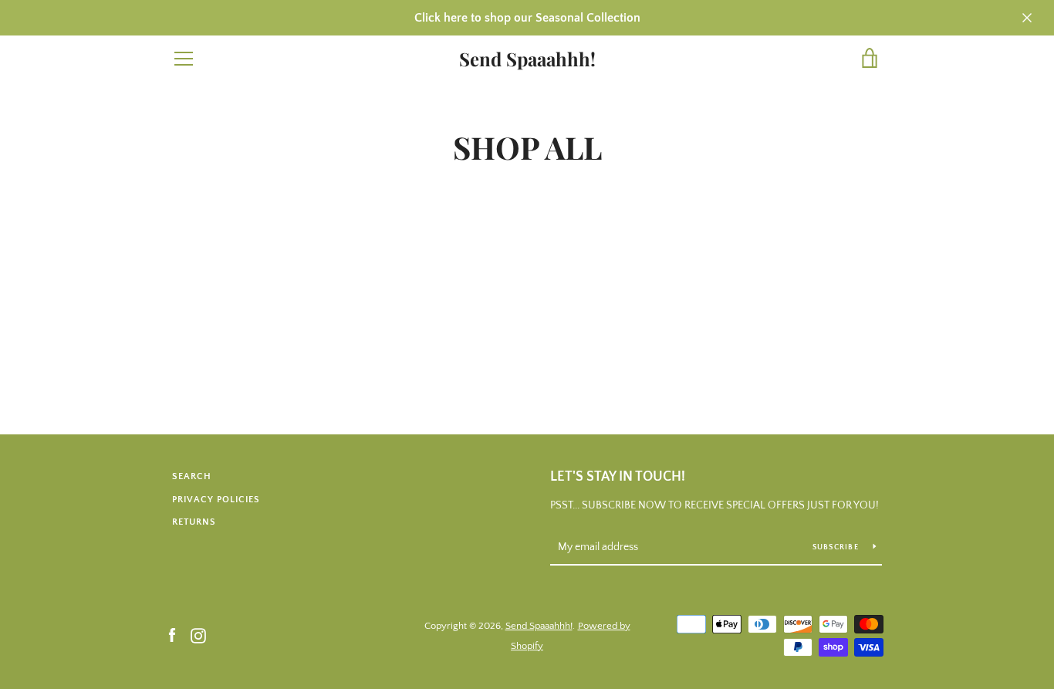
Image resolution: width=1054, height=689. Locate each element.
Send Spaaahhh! (527, 59)
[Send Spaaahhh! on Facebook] (172, 635)
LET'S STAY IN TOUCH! (617, 477)
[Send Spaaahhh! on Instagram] (198, 635)
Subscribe (837, 547)
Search (191, 476)
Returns (194, 522)
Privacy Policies (216, 500)
